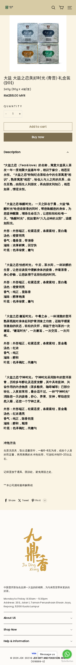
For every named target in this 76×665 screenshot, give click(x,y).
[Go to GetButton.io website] (67, 661)
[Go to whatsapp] (67, 654)
